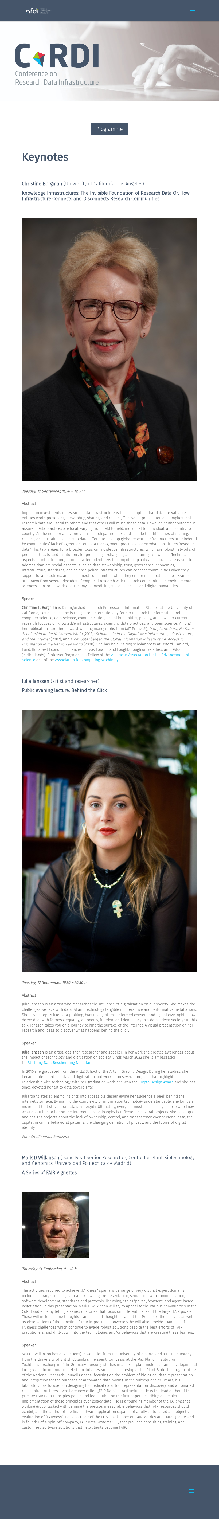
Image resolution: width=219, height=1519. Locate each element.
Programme (109, 129)
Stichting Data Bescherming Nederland (60, 1062)
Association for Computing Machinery (86, 660)
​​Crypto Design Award (157, 1082)
